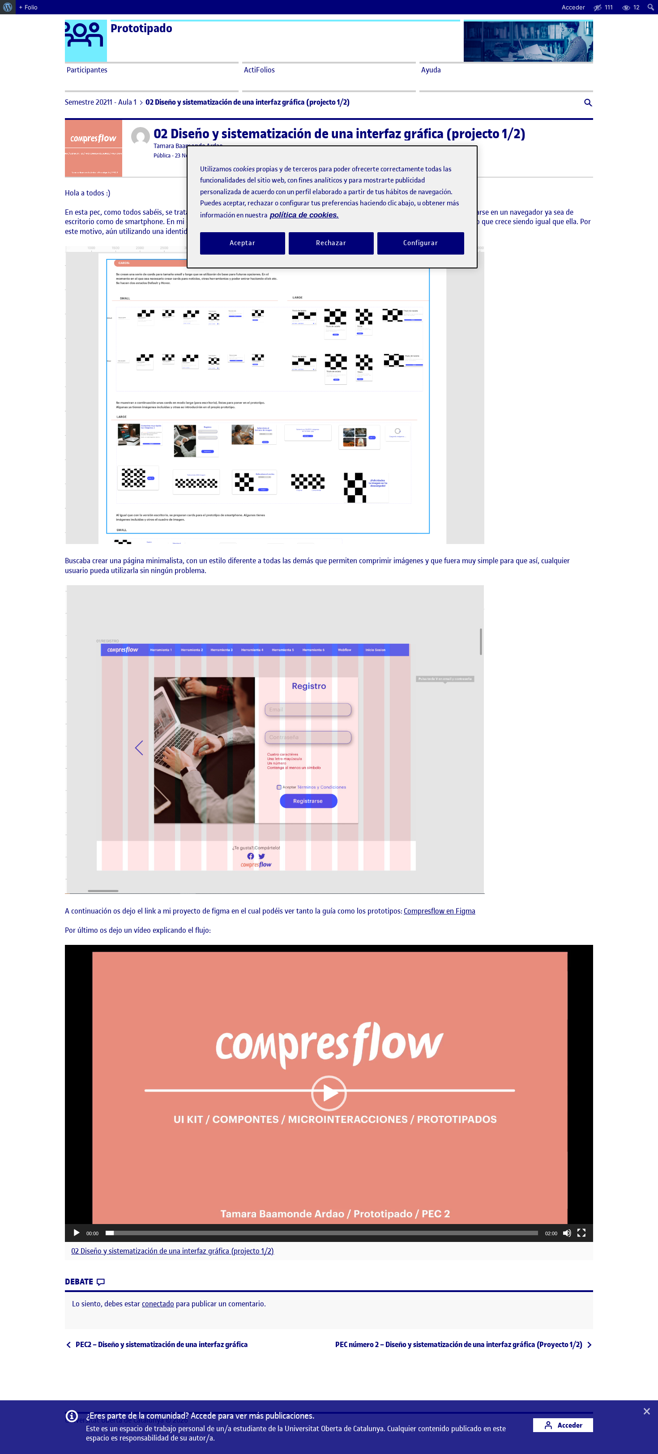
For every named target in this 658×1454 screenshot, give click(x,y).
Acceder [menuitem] (573, 7)
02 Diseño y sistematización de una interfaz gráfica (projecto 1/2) (172, 1251)
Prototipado (141, 28)
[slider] (322, 1233)
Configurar (420, 243)
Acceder (569, 1425)
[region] (332, 206)
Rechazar (331, 243)
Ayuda (431, 70)
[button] (587, 103)
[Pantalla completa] (581, 1233)
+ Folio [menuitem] (28, 7)
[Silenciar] (567, 1233)
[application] (329, 1093)
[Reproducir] (76, 1233)
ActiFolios (259, 70)
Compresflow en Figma (439, 911)
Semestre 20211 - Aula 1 (101, 102)
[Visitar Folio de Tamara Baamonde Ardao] (140, 136)
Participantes (87, 70)
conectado (158, 1304)
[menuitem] (8, 7)
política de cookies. (304, 215)
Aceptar (242, 243)
